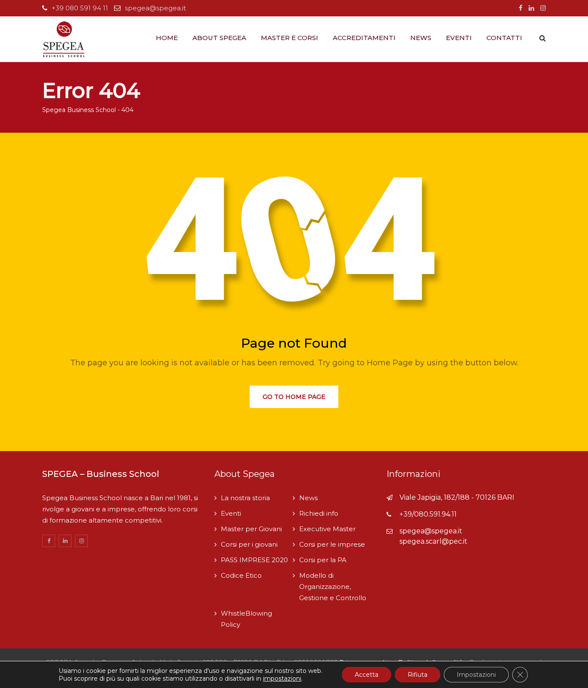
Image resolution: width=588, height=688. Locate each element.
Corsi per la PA (323, 560)
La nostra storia (245, 498)
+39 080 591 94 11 (80, 8)
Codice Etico (241, 575)
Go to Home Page (294, 397)
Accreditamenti (364, 38)
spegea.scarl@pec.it (433, 541)
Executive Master (327, 529)
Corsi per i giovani (249, 544)
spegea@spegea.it (155, 8)
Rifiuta (417, 675)
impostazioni (282, 678)
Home (167, 38)
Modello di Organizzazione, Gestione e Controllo (332, 586)
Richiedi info (318, 513)
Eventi (459, 38)
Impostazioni (476, 675)
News (420, 38)
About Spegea (219, 38)
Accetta (366, 675)
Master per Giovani (251, 529)
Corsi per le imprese (332, 544)
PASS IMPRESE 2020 (254, 560)
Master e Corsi (289, 38)
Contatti (504, 38)
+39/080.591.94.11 (428, 514)
